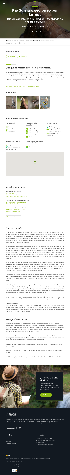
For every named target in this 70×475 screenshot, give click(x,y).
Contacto (8, 446)
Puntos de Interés (11, 443)
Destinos (8, 441)
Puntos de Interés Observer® (35, 26)
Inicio (7, 439)
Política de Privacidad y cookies (30, 459)
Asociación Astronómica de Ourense (16, 202)
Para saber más (19, 43)
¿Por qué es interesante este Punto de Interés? (22, 41)
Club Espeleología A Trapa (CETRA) (15, 209)
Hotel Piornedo (10, 193)
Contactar (46, 395)
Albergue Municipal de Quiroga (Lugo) (16, 196)
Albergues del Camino (12, 195)
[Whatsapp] (36, 31)
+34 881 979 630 (40, 442)
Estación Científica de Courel (14, 211)
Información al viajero (46, 41)
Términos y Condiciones (12, 459)
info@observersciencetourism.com (44, 444)
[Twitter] (33, 31)
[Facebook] (29, 31)
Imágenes (9, 43)
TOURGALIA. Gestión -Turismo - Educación (17, 204)
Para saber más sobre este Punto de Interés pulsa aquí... (22, 86)
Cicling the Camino (11, 216)
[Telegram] (40, 31)
